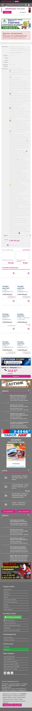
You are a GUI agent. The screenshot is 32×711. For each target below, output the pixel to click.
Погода (6, 604)
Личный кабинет (10, 620)
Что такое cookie (16, 705)
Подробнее (16, 376)
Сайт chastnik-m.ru (9, 659)
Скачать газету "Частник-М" (12, 630)
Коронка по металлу (8, 260)
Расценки (6, 647)
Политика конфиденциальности (10, 681)
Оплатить (6, 649)
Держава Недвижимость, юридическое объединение (17, 47)
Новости (6, 592)
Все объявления (8, 511)
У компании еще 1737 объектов (19, 50)
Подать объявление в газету (12, 625)
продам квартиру (16, 53)
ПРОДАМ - (6, 287)
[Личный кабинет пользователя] (29, 5)
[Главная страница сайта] (10, 1)
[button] (3, 455)
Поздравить (7, 628)
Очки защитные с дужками (21, 260)
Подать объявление (24, 511)
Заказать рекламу (9, 640)
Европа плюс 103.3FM (10, 669)
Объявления (7, 589)
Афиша (6, 597)
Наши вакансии (8, 609)
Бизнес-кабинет (8, 637)
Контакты (6, 607)
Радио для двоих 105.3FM (11, 666)
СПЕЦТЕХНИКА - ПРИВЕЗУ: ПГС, (20, 476)
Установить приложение (13, 617)
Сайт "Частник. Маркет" (11, 661)
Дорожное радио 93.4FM (11, 664)
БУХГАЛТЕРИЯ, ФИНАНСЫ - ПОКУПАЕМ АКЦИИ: (20, 494)
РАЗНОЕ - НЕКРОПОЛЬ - (19, 503)
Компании (7, 594)
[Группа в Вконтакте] (12, 673)
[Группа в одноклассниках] (5, 673)
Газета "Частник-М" (9, 656)
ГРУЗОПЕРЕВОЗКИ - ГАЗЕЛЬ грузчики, (20, 485)
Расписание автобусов (10, 602)
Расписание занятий (10, 599)
